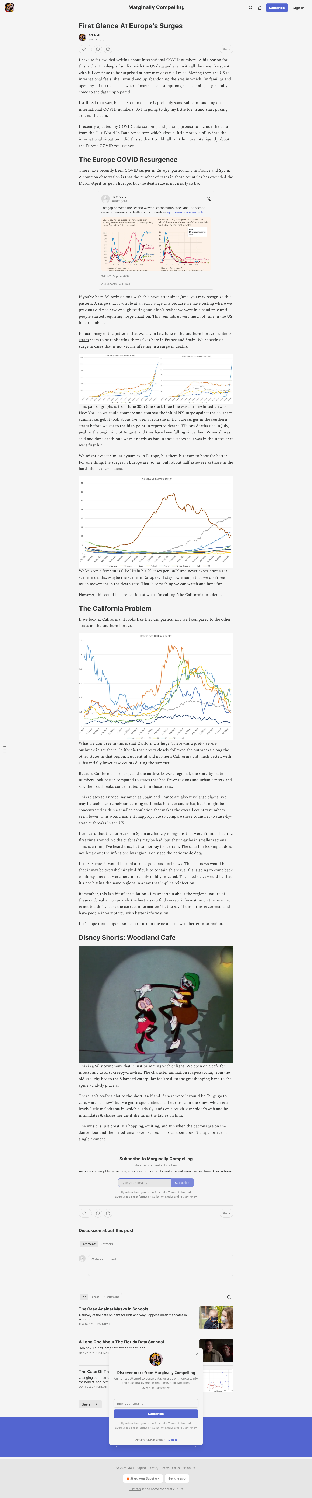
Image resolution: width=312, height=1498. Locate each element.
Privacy (153, 1468)
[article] (156, 1319)
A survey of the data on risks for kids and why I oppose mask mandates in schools (133, 1317)
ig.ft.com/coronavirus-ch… (186, 212)
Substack (135, 1489)
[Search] (250, 7)
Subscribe (277, 8)
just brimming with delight (160, 1066)
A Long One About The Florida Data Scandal (121, 1342)
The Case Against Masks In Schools (113, 1309)
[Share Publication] (260, 7)
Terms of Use (176, 1423)
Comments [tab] (88, 1244)
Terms (165, 1468)
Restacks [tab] (107, 1244)
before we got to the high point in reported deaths (134, 426)
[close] (196, 1354)
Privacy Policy (188, 1427)
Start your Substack (144, 1478)
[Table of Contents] (5, 749)
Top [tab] (83, 1297)
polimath (95, 35)
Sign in (298, 8)
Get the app (177, 1478)
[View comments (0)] (98, 49)
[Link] (72, 159)
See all (87, 1404)
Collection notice (184, 1468)
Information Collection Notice (154, 1427)
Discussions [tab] (111, 1297)
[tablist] (97, 1244)
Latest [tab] (94, 1297)
